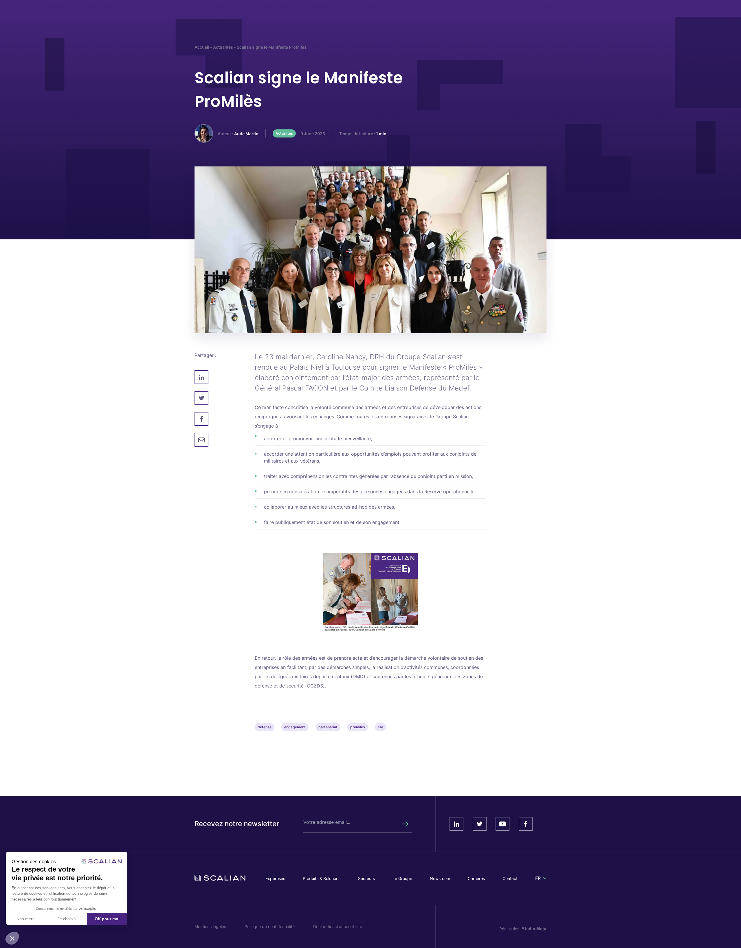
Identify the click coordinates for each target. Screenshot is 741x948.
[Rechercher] (405, 823)
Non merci (25, 918)
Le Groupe (402, 878)
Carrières (476, 878)
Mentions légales (210, 926)
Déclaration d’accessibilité (337, 926)
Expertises (275, 878)
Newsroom (440, 878)
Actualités (223, 47)
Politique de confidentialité (270, 926)
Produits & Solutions (321, 878)
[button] (12, 938)
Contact (510, 878)
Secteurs (366, 878)
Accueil (202, 47)
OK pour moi (107, 918)
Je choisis (67, 918)
